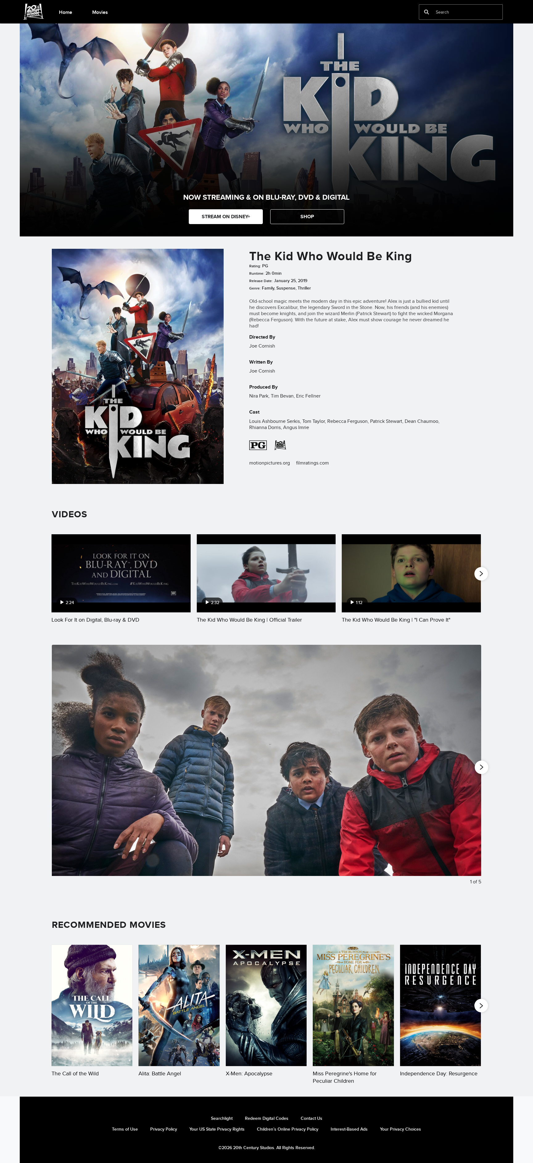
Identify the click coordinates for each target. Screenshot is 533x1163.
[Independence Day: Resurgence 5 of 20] (440, 1005)
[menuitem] (65, 12)
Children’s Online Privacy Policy (287, 1129)
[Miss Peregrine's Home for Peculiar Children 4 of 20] (353, 1005)
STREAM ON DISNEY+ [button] (226, 216)
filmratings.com (312, 462)
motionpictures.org (269, 462)
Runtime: (256, 273)
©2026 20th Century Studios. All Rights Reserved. (266, 1147)
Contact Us (311, 1118)
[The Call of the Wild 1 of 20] (92, 1005)
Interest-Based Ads (349, 1129)
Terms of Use (125, 1129)
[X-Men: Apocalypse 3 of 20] (266, 1005)
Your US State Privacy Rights (217, 1129)
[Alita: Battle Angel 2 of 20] (178, 1005)
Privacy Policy (163, 1129)
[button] (307, 216)
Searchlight (222, 1118)
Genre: (255, 288)
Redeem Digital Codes (266, 1118)
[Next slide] (471, 769)
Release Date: (261, 280)
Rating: (255, 266)
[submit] (426, 12)
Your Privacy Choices (400, 1129)
